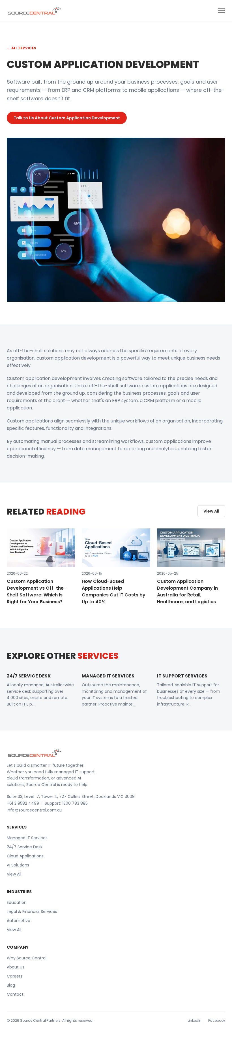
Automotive (18, 920)
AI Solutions (18, 865)
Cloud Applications (25, 856)
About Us (15, 967)
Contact (15, 994)
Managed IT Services (27, 838)
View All (211, 511)
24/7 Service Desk (24, 847)
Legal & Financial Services (32, 911)
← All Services (21, 48)
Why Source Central (26, 958)
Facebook (216, 1020)
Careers (14, 976)
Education (17, 902)
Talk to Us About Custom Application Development (67, 118)
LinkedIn (194, 1020)
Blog (11, 985)
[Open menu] (221, 11)
